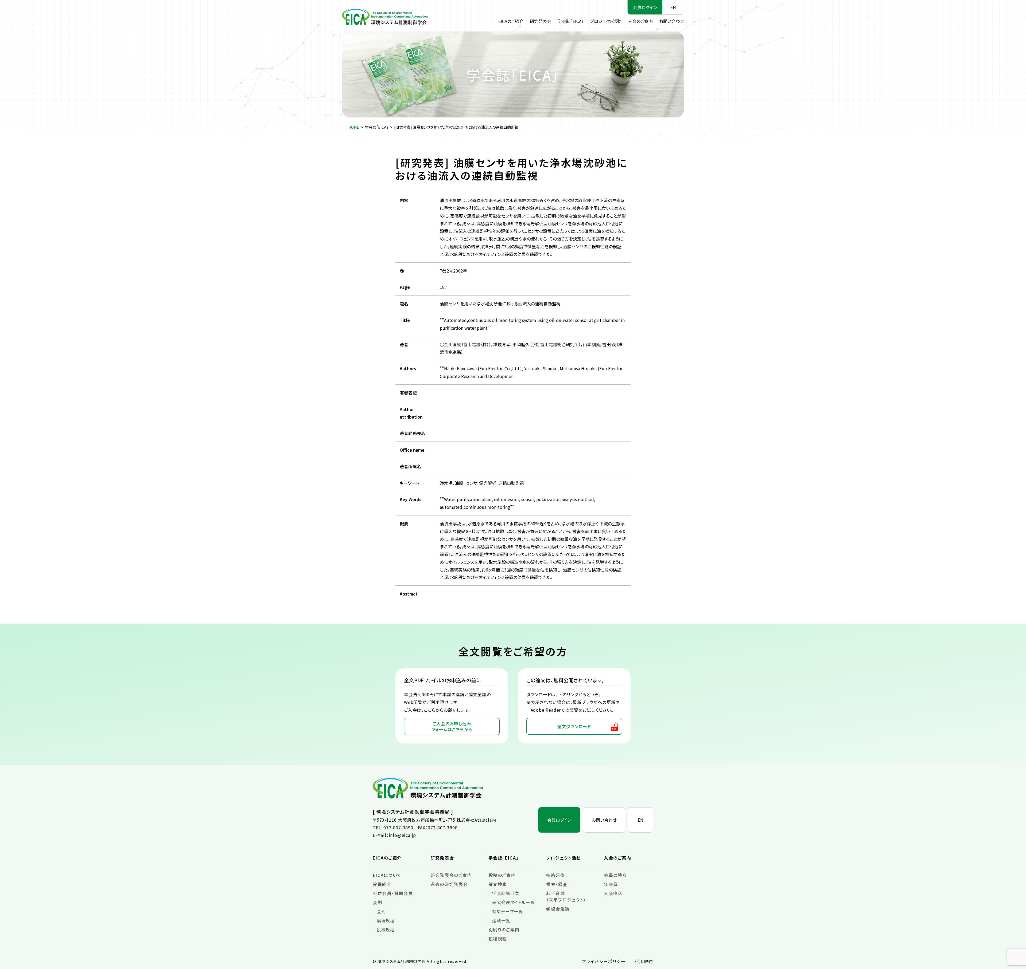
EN (673, 7)
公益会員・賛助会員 (393, 893)
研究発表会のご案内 (451, 875)
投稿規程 (386, 929)
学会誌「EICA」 (571, 21)
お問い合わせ (671, 21)
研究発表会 (540, 21)
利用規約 (644, 961)
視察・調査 (557, 884)
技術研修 (555, 875)
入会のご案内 (640, 21)
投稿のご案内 (502, 875)
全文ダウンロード (574, 726)
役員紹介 (382, 884)
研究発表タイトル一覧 (513, 902)
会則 (377, 902)
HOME (353, 127)
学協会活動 (558, 908)
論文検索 (497, 884)
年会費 (611, 884)
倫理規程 (386, 920)
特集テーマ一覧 (507, 911)
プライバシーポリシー (604, 961)
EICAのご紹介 (510, 21)
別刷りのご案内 (504, 929)
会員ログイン (645, 7)
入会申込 (613, 893)
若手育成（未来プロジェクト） (566, 896)
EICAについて (387, 875)
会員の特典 (615, 875)
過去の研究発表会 (449, 884)
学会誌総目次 (505, 893)
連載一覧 (501, 920)
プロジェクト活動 (605, 21)
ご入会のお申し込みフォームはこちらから (452, 726)
